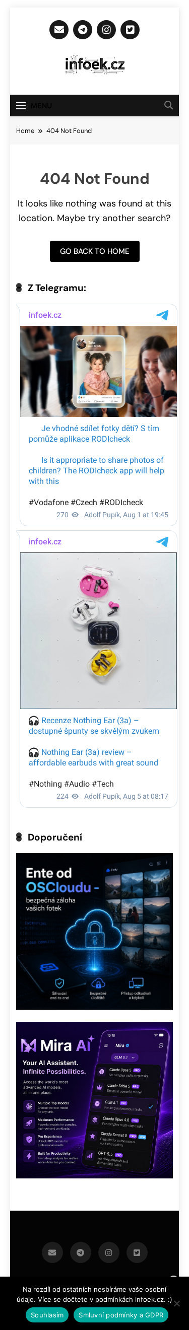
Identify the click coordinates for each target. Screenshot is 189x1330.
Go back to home (95, 251)
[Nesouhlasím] (176, 1303)
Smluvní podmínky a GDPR (121, 1315)
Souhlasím (47, 1315)
